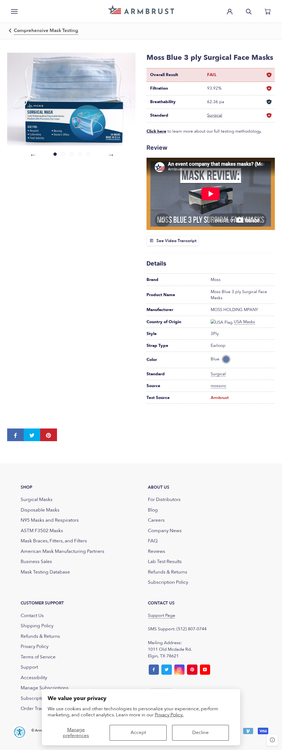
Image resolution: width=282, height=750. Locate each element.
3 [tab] (71, 154)
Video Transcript (180, 240)
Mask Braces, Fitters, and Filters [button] (54, 541)
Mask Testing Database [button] (45, 572)
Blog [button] (153, 510)
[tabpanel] (71, 99)
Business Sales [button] (36, 561)
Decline (200, 732)
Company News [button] (165, 530)
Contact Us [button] (32, 615)
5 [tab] (88, 154)
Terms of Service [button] (38, 657)
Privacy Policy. (169, 715)
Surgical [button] (214, 115)
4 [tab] (80, 154)
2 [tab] (63, 154)
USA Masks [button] (244, 322)
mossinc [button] (218, 386)
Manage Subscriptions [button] (45, 688)
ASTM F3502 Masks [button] (42, 530)
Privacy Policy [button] (34, 646)
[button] (141, 9)
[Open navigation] (14, 11)
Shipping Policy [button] (37, 626)
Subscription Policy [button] (168, 582)
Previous (32, 153)
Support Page (161, 615)
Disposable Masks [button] (40, 510)
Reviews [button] (156, 551)
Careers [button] (156, 520)
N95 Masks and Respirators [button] (50, 520)
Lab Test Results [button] (165, 561)
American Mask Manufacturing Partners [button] (62, 551)
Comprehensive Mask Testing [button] (46, 30)
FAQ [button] (153, 541)
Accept (138, 732)
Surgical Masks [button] (37, 499)
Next (110, 153)
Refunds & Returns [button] (167, 572)
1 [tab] (55, 154)
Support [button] (29, 667)
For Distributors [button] (164, 499)
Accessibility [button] (34, 677)
